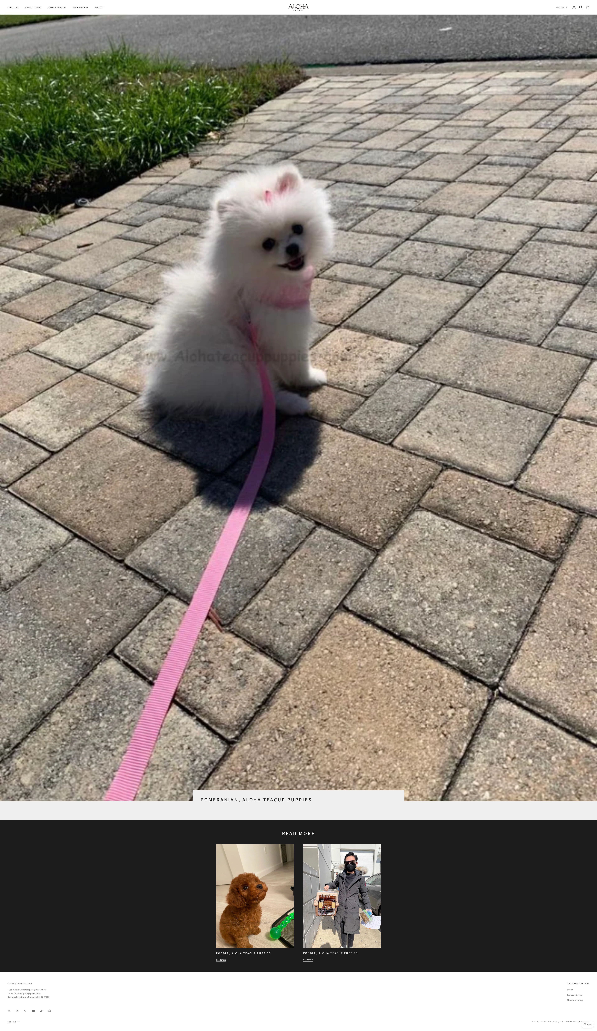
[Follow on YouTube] (33, 1011)
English (560, 7)
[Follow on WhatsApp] (49, 1011)
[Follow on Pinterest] (25, 1011)
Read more (221, 959)
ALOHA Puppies (33, 7)
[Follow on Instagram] (9, 1011)
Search (570, 989)
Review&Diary (80, 7)
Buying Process (57, 7)
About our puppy (575, 1000)
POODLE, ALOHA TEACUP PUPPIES (243, 953)
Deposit (99, 7)
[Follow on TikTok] (41, 1011)
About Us (12, 7)
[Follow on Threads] (17, 1011)
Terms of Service (574, 995)
